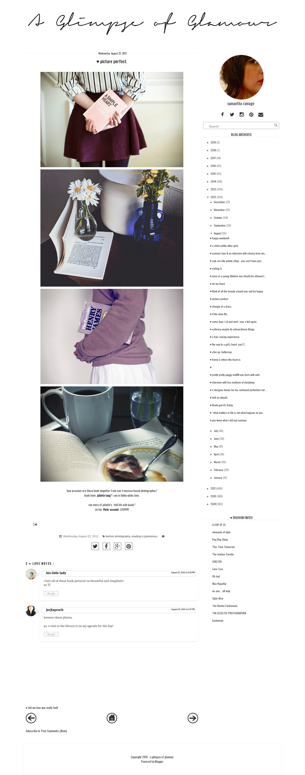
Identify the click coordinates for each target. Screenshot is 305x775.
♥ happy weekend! (219, 238)
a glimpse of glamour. (162, 757)
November (219, 210)
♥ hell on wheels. (219, 397)
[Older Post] (193, 722)
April (216, 454)
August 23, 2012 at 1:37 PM (182, 609)
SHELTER (217, 561)
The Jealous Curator (223, 554)
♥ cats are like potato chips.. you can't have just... (236, 261)
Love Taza (217, 569)
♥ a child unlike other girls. (224, 246)
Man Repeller (219, 583)
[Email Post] (34, 523)
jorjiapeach (54, 610)
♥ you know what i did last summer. (228, 420)
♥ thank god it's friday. (222, 405)
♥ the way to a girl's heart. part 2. (227, 344)
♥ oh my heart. (218, 283)
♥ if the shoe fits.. (219, 314)
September (220, 225)
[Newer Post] (31, 722)
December (219, 202)
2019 (213, 142)
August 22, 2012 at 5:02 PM (182, 572)
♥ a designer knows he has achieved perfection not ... (238, 390)
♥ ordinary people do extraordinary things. (232, 329)
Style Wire (217, 598)
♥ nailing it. (216, 268)
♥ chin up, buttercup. (221, 352)
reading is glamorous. (145, 536)
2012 (213, 197)
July (216, 431)
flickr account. (111, 509)
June (216, 438)
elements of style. (221, 532)
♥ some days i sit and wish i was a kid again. (233, 321)
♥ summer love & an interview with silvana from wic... (238, 253)
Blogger (159, 761)
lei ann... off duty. (221, 591)
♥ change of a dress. (221, 306)
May (216, 446)
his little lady (56, 573)
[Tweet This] (95, 546)
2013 (213, 189)
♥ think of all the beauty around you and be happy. (237, 291)
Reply (51, 594)
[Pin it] (129, 546)
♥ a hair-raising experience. (225, 337)
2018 (213, 150)
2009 (214, 504)
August (217, 233)
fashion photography (117, 536)
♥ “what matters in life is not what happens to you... (237, 413)
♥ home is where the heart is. (225, 359)
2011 (213, 488)
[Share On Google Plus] (118, 546)
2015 (213, 173)
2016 (213, 166)
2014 (213, 181)
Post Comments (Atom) (54, 731)
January (218, 477)
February (218, 470)
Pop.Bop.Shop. (220, 539)
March (217, 462)
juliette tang (104, 495)
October (218, 217)
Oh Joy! (216, 576)
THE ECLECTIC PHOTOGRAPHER (229, 613)
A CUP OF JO (219, 525)
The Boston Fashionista (224, 606)
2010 (213, 496)
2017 (213, 158)
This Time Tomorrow (223, 547)
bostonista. (218, 620)
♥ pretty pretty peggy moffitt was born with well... (235, 375)
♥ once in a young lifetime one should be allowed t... (238, 276)
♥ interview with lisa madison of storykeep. (232, 382)
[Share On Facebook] (106, 546)
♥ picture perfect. (219, 299)
